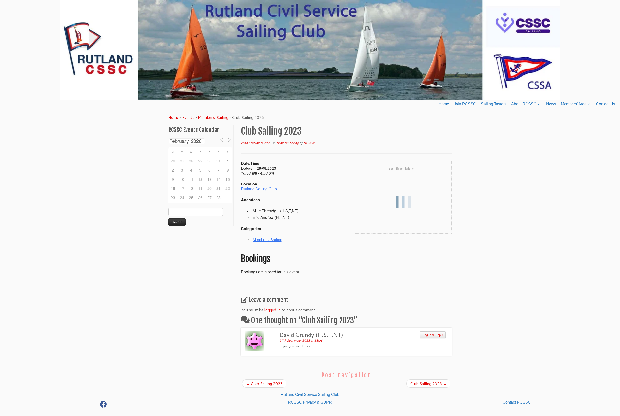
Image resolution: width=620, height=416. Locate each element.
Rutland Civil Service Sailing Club (310, 395)
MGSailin (309, 143)
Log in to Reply (433, 335)
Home (173, 117)
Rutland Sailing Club (259, 189)
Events (188, 117)
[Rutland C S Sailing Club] (103, 405)
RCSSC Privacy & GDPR (310, 402)
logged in (272, 310)
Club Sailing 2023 (264, 383)
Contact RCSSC (517, 402)
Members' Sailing (213, 117)
